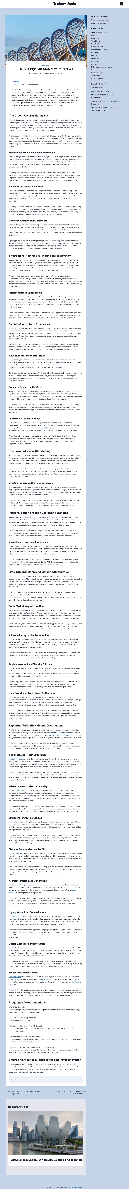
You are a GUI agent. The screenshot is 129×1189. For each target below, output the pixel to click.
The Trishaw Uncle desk (37, 73)
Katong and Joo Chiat (99, 50)
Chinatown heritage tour (100, 23)
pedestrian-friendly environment (59, 735)
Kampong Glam (97, 47)
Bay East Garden (15, 977)
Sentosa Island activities (100, 20)
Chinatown (95, 38)
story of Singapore (47, 428)
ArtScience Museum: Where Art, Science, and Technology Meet (23, 1092)
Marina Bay (46, 65)
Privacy (74, 1188)
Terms (79, 1188)
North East (95, 61)
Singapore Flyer (18, 853)
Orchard (94, 64)
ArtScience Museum (19, 790)
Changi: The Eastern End (100, 91)
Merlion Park (13, 822)
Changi (93, 35)
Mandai (94, 55)
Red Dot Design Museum (21, 948)
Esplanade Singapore (20, 885)
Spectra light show (19, 916)
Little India (95, 53)
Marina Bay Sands (15, 759)
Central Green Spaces (99, 32)
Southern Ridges (97, 73)
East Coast (95, 44)
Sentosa (94, 70)
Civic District (95, 41)
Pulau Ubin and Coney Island (101, 67)
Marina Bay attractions (99, 17)
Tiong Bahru (95, 76)
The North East (96, 88)
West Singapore (97, 78)
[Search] (121, 3)
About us (67, 1188)
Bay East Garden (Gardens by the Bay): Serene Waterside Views (69, 1092)
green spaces (44, 979)
